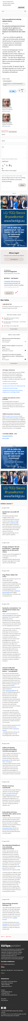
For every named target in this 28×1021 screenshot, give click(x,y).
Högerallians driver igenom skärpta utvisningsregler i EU (11, 318)
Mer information (7, 5)
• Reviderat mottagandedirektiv (10, 383)
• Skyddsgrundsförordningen (9, 381)
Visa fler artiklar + (14, 329)
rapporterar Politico (7, 828)
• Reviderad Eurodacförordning (9, 388)
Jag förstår (21, 7)
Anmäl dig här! (14, 259)
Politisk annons (23, 195)
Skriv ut (22, 90)
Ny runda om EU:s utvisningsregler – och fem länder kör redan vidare (15, 322)
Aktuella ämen (10, 970)
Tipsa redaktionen (13, 131)
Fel (2, 147)
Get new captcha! (2, 168)
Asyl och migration (7, 81)
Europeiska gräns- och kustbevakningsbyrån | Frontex (13, 84)
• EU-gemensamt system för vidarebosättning (13, 386)
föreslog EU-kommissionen (11, 416)
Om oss (2, 973)
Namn (3, 134)
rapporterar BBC (14, 522)
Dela (13, 91)
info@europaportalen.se (9, 964)
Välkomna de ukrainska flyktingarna (11, 338)
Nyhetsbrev (3, 970)
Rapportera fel (5, 131)
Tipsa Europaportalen (18, 970)
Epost (3, 141)
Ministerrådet (5, 438)
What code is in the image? (9, 170)
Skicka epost (7, 111)
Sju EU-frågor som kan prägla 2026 (11, 326)
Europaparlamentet (7, 436)
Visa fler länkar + (14, 363)
